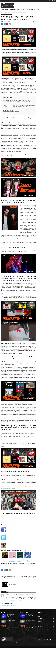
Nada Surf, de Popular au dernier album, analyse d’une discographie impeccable (8, 577)
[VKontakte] (50, 640)
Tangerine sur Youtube (6, 515)
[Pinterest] (7, 24)
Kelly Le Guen (10, 563)
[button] (53, 9)
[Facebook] (48, 0)
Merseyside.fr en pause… (11, 620)
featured (5, 563)
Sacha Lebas (15, 563)
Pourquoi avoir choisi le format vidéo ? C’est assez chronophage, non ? (16, 107)
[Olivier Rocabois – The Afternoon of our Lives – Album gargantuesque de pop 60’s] (3, 626)
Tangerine (28, 49)
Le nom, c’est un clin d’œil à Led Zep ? (10, 104)
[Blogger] (39, 640)
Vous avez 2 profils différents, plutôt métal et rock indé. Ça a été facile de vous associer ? (17, 102)
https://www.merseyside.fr (12, 584)
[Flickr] (45, 640)
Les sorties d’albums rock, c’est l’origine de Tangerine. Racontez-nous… (16, 100)
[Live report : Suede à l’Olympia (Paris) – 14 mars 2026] (3, 616)
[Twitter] (51, 0)
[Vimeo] (52, 0)
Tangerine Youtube (32, 563)
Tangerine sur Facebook (7, 517)
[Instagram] (49, 0)
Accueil (2, 12)
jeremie (3, 21)
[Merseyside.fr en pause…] (3, 621)
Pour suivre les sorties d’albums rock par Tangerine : (12, 112)
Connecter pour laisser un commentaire (8, 605)
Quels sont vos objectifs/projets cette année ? (11, 111)
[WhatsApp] (10, 24)
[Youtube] (54, 0)
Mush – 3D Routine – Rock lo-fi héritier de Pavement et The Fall (28, 577)
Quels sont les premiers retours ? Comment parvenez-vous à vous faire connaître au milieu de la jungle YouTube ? (18, 110)
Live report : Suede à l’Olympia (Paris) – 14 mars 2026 (12, 615)
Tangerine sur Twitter (6, 521)
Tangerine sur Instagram (7, 519)
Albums (5, 12)
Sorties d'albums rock (21, 563)
